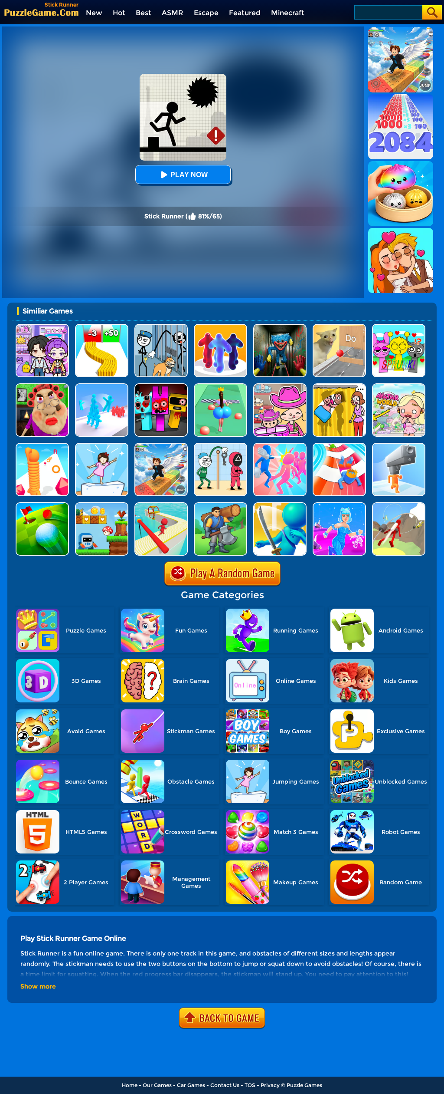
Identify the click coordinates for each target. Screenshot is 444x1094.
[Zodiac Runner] (339, 505)
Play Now (189, 174)
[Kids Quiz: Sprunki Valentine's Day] (398, 327)
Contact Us (224, 1085)
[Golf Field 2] (42, 505)
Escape (206, 13)
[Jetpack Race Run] (398, 505)
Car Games (191, 1085)
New (94, 13)
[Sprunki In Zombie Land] (161, 386)
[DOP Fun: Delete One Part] (339, 386)
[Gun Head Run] (398, 446)
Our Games (157, 1085)
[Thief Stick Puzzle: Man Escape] (220, 446)
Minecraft (287, 13)
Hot (119, 13)
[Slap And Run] (280, 446)
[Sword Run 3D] (280, 505)
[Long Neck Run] (42, 446)
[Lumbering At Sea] (220, 505)
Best (143, 13)
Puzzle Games (304, 1085)
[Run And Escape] (101, 505)
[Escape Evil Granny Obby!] (42, 386)
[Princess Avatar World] (398, 386)
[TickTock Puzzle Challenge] (339, 327)
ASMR (172, 13)
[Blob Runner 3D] (220, 327)
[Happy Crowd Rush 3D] (339, 446)
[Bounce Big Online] (220, 386)
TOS (250, 1085)
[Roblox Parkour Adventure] (161, 446)
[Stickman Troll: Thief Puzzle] (161, 327)
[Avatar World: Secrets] (42, 327)
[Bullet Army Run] (101, 327)
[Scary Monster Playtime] (280, 327)
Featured (245, 13)
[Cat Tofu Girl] (101, 446)
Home (129, 1085)
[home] (41, 12)
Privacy (270, 1085)
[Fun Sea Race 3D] (161, 505)
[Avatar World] (280, 386)
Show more (38, 986)
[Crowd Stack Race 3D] (101, 386)
